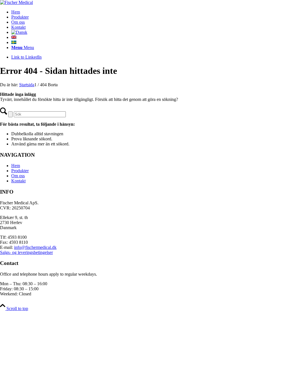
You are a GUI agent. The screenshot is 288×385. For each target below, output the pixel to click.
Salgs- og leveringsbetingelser (26, 252)
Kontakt (18, 180)
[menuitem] (149, 12)
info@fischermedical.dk (35, 247)
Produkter (20, 170)
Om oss (18, 175)
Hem (15, 165)
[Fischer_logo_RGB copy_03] (16, 2)
